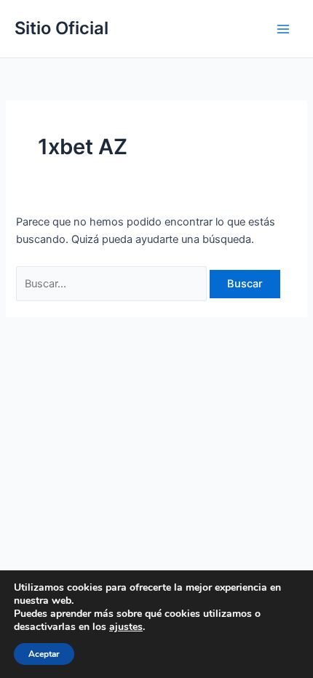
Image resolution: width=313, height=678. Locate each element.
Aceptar (44, 654)
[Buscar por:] (113, 283)
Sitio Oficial (61, 28)
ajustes (126, 627)
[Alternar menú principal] (283, 29)
